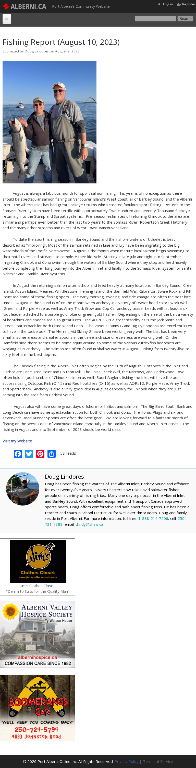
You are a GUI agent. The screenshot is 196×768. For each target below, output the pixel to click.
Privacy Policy (127, 761)
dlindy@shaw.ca (89, 524)
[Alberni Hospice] (37, 603)
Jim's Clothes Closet (37, 585)
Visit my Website (17, 440)
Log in (168, 4)
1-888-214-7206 (153, 518)
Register (188, 4)
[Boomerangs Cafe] (37, 677)
